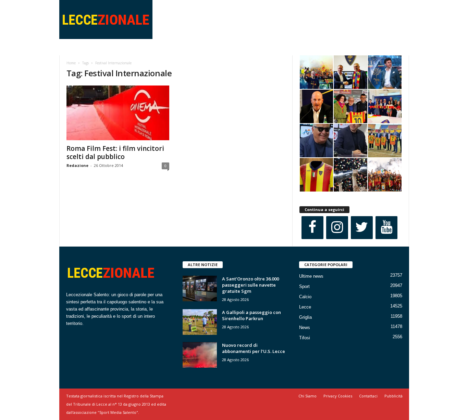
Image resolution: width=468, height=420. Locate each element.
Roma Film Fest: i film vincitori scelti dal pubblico (115, 152)
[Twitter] (362, 227)
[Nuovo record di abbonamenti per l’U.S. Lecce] (200, 355)
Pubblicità (393, 395)
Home (71, 63)
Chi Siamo (307, 395)
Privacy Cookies (337, 395)
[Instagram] (337, 227)
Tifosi (304, 337)
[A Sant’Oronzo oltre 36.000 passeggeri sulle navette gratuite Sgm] (200, 288)
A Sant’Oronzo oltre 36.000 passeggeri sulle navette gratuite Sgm (250, 285)
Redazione (77, 165)
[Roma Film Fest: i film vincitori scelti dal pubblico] (117, 113)
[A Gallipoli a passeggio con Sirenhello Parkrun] (200, 322)
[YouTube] (386, 227)
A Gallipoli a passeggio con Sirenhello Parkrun (251, 315)
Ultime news (311, 276)
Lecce (305, 307)
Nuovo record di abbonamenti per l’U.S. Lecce (253, 348)
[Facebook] (312, 227)
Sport (304, 286)
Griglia (305, 317)
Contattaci (368, 395)
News (304, 327)
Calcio (305, 296)
